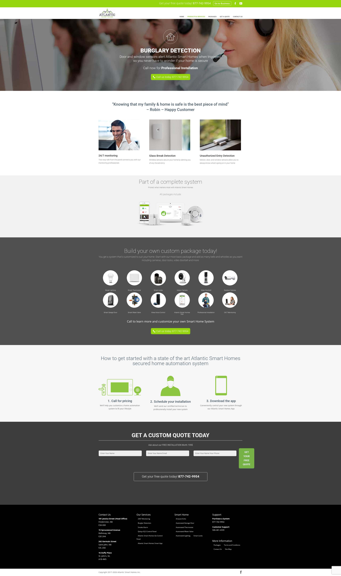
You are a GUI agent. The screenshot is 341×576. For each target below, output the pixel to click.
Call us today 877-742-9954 (172, 77)
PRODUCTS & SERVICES (196, 17)
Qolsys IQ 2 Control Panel (147, 531)
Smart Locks (198, 536)
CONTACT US (237, 17)
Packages (217, 545)
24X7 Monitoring (144, 519)
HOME (182, 17)
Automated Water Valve (184, 531)
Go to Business (222, 3)
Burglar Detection (144, 523)
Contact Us (218, 549)
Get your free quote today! (185, 3)
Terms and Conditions (232, 545)
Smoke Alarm (143, 527)
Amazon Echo (181, 519)
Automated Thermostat (184, 527)
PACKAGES (212, 17)
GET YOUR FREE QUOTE (246, 458)
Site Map (228, 549)
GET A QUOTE (225, 17)
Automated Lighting (183, 536)
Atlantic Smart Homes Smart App (150, 543)
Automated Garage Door (185, 523)
